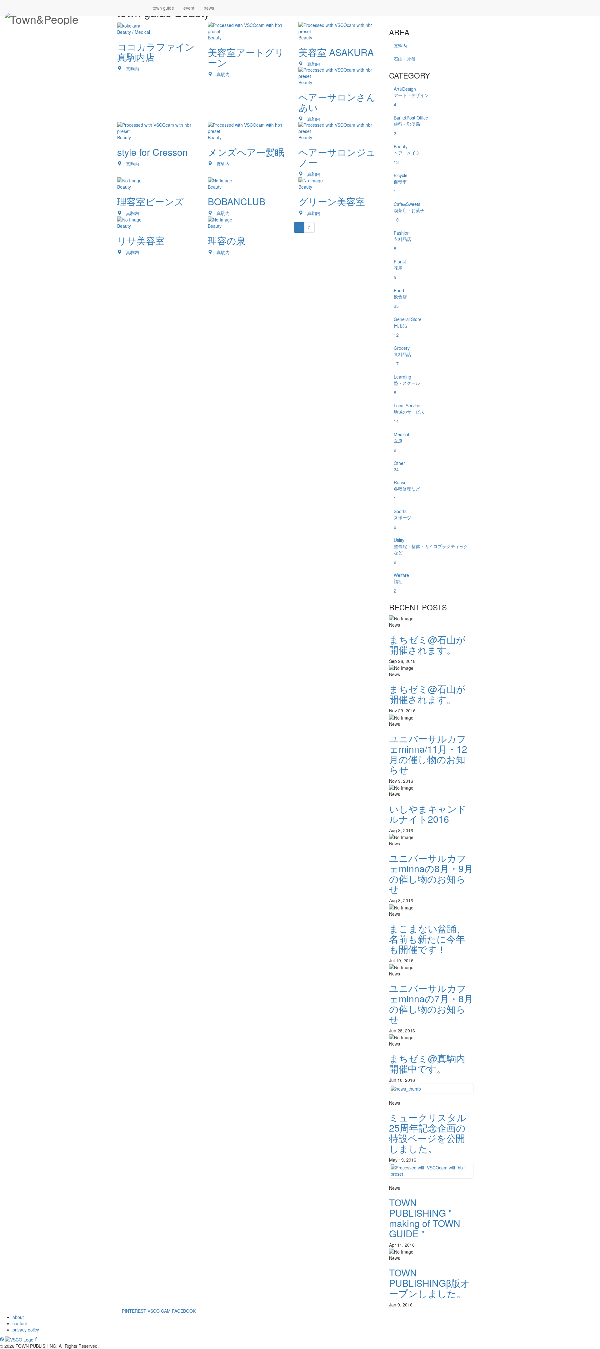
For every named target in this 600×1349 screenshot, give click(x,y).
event (188, 8)
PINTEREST (134, 1311)
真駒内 (400, 46)
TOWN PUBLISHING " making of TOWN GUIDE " (424, 1218)
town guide (163, 8)
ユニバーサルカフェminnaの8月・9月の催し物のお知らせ (431, 873)
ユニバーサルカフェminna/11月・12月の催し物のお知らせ (428, 754)
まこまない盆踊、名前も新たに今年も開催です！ (427, 939)
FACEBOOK (184, 1311)
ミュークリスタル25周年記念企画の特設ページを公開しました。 (427, 1133)
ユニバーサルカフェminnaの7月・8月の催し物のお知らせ (431, 1003)
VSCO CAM (159, 1311)
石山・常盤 (405, 59)
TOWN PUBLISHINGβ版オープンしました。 (429, 1283)
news (209, 8)
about (18, 1317)
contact (19, 1323)
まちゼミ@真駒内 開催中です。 (427, 1063)
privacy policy (25, 1329)
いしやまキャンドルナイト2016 (428, 814)
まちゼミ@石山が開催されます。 (427, 644)
